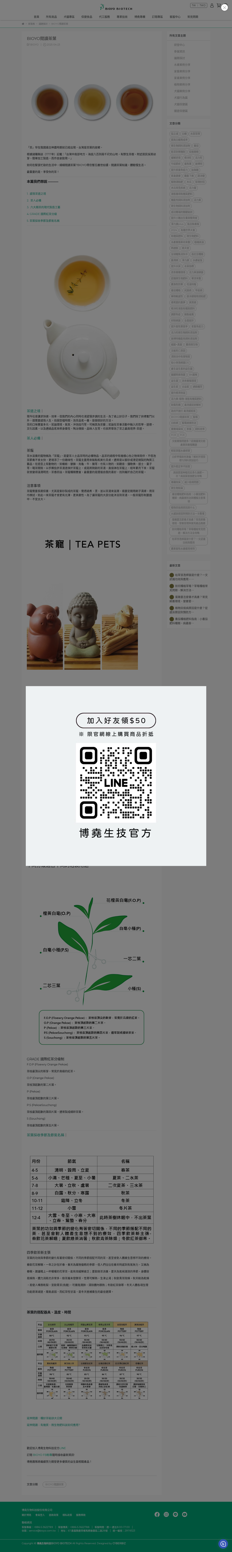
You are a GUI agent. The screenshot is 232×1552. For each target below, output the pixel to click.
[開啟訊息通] (223, 1544)
